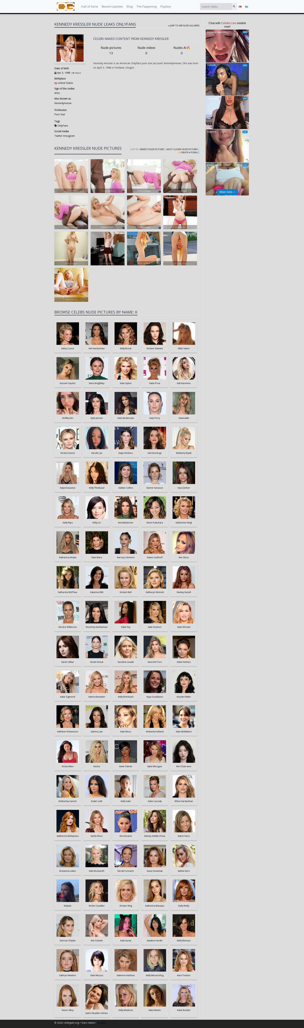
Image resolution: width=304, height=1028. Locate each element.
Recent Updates (112, 6)
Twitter (58, 135)
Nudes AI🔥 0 (181, 50)
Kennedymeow (62, 103)
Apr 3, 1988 (63, 72)
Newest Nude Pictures (152, 149)
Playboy (165, 6)
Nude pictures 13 (111, 50)
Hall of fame (89, 6)
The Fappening (146, 6)
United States (65, 83)
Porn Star (59, 114)
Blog (129, 6)
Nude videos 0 (146, 50)
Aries (57, 93)
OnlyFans (63, 125)
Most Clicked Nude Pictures (182, 149)
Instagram (68, 135)
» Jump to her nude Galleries (184, 25)
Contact (101, 1022)
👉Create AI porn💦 (189, 152)
